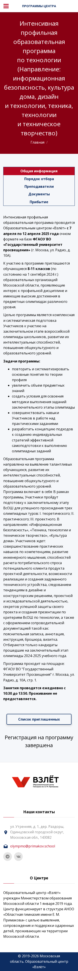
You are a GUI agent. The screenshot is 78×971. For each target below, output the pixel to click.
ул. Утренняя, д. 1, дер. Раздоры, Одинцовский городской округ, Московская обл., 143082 (37, 832)
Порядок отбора (39, 178)
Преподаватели (39, 186)
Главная (37, 142)
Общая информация (39, 171)
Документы (39, 194)
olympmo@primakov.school (32, 846)
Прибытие (39, 202)
